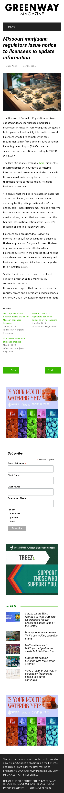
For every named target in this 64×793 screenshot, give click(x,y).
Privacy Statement (13, 787)
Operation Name (17, 498)
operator (15, 513)
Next (50, 370)
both (12, 521)
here (41, 163)
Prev (13, 370)
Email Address (17, 463)
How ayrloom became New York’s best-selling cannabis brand (41, 635)
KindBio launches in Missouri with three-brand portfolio (40, 661)
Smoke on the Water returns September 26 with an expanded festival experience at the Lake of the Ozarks (40, 620)
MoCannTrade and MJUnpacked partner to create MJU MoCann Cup (39, 648)
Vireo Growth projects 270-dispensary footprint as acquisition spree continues (41, 675)
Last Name (14, 486)
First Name (14, 475)
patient (14, 517)
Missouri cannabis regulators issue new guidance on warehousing (44, 316)
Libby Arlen (11, 65)
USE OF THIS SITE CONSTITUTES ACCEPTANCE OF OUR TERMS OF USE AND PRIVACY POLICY (29, 782)
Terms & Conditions (39, 787)
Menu (11, 26)
